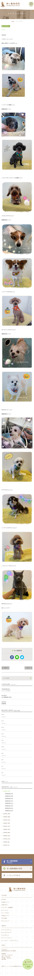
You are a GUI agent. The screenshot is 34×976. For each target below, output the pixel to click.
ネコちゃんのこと (6, 932)
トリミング (5, 910)
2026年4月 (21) (9, 803)
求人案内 (4, 918)
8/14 (3, 727)
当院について (5, 902)
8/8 (2, 759)
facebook (12, 657)
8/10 (3, 746)
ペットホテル (5, 913)
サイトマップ (5, 921)
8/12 (3, 733)
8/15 (3, 721)
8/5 (2, 772)
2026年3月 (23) (9, 805)
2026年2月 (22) (9, 808)
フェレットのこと (6, 937)
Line (17, 657)
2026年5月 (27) (9, 800)
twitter (22, 657)
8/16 (3, 714)
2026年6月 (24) (9, 798)
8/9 (2, 753)
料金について (5, 915)
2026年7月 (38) (9, 796)
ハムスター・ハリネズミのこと (10, 940)
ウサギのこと (5, 935)
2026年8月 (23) (9, 793)
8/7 (2, 766)
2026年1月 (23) (9, 810)
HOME (12, 21)
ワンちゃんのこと (6, 929)
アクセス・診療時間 (7, 907)
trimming (6, 26)
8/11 (3, 740)
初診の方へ (5, 904)
